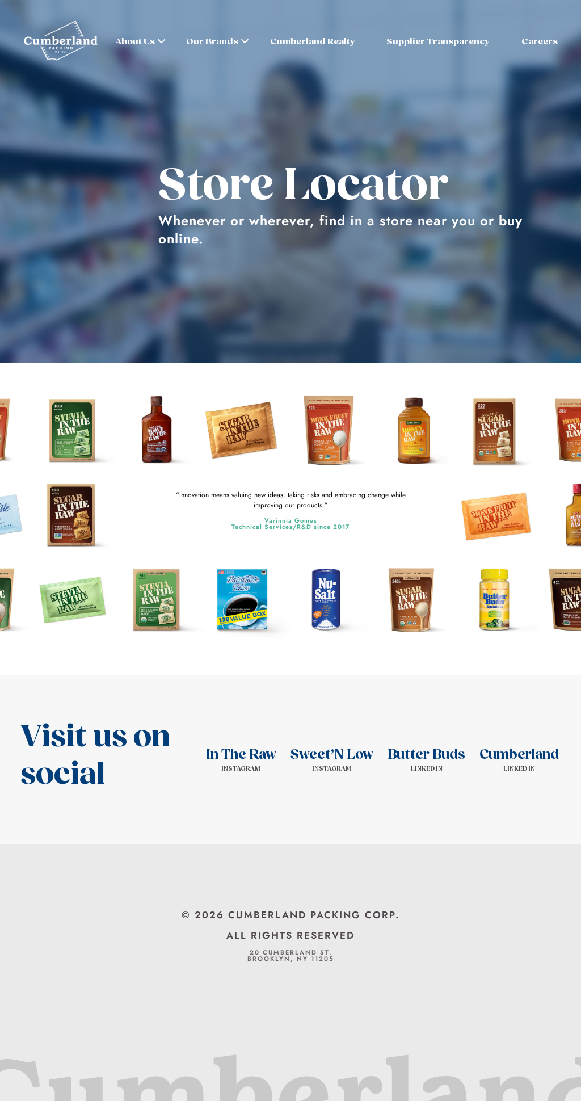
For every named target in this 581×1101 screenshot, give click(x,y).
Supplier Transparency (438, 41)
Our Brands (212, 41)
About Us (135, 41)
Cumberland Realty (312, 41)
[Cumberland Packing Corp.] (60, 42)
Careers (539, 41)
